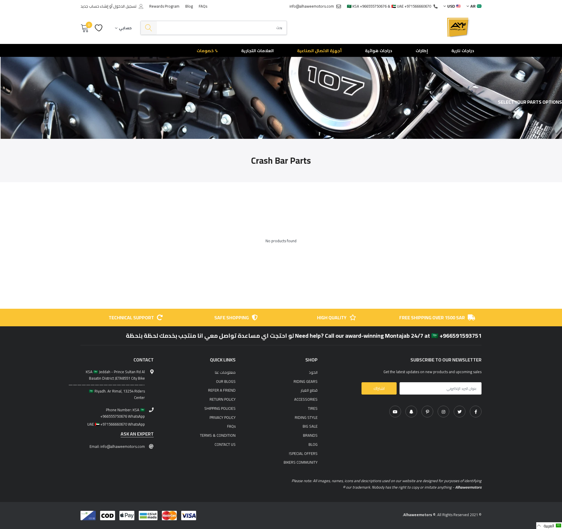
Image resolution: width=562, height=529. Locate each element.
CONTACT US (225, 444)
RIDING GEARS (306, 381)
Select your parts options (530, 102)
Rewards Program (164, 6)
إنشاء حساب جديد (94, 6)
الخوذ (313, 372)
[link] (476, 411)
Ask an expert (137, 434)
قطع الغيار (309, 390)
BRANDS (310, 435)
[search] (149, 28)
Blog (189, 6)
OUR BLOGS (226, 381)
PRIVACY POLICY (223, 417)
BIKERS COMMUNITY (301, 462)
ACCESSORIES (306, 399)
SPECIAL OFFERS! (303, 453)
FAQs (203, 6)
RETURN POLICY (223, 399)
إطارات (422, 50)
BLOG (313, 444)
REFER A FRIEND (222, 390)
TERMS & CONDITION (218, 435)
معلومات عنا (225, 372)
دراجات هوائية (378, 50)
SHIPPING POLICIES (220, 408)
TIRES (313, 408)
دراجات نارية (462, 50)
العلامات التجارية (257, 50)
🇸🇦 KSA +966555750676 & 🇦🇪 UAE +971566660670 (389, 6)
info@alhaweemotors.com (311, 6)
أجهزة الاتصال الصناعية (319, 50)
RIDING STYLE (306, 417)
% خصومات (207, 50)
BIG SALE (310, 426)
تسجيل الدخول (124, 6)
